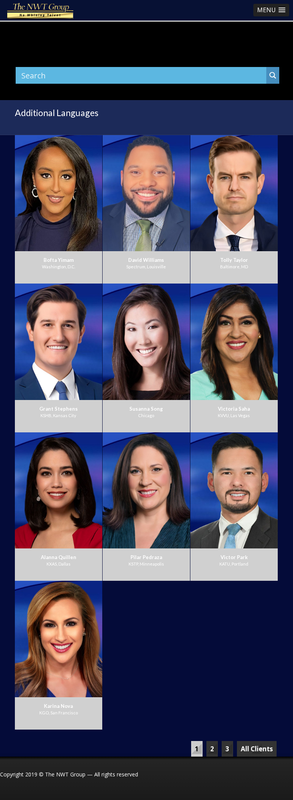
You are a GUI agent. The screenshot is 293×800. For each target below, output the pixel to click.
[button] (271, 10)
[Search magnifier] (272, 75)
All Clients (257, 748)
